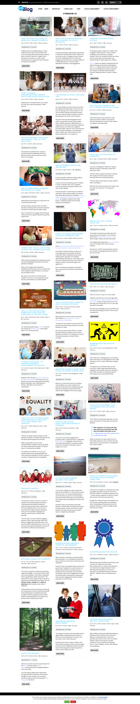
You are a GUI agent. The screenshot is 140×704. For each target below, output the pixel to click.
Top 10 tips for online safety (103, 284)
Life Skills (31, 561)
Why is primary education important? (68, 166)
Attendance (100, 482)
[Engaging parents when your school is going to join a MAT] (70, 357)
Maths (78, 307)
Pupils (31, 43)
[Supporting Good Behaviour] (104, 533)
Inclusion (103, 623)
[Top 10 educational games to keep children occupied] (70, 290)
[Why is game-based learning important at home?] (36, 176)
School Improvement (111, 9)
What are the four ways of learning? (103, 155)
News (46, 9)
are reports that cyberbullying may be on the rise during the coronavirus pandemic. (70, 247)
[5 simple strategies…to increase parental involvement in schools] (36, 349)
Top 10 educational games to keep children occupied (69, 303)
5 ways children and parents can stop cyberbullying (69, 235)
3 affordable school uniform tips (69, 96)
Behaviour (56, 9)
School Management (91, 9)
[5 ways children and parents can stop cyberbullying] (70, 221)
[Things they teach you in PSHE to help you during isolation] (36, 235)
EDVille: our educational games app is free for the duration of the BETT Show (34, 313)
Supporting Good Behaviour (103, 552)
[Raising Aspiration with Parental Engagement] (70, 531)
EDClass (92, 63)
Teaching (23, 563)
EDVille (41, 327)
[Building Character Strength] (36, 547)
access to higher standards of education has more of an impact (69, 197)
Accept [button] (67, 701)
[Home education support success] (104, 26)
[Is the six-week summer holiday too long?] (70, 466)
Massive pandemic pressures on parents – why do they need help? (34, 139)
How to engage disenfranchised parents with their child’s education (35, 95)
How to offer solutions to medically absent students (34, 39)
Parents (35, 43)
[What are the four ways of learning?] (104, 142)
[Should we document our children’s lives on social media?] (104, 393)
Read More (25, 66)
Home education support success (102, 39)
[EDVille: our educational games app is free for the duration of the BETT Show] (36, 298)
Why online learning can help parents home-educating (104, 106)
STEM (78, 9)
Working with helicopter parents (102, 344)
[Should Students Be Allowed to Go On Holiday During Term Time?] (104, 463)
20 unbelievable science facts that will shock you (43, 2)
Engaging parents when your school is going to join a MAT (69, 370)
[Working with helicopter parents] (104, 331)
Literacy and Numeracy (70, 307)
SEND (99, 623)
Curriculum (68, 9)
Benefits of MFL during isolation (101, 222)
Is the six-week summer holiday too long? (66, 479)
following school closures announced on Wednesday (67, 319)
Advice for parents (30, 653)
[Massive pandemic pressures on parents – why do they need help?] (36, 125)
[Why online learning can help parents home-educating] (104, 93)
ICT (98, 287)
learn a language (113, 242)
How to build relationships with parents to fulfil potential (69, 40)
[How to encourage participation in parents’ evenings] (70, 409)
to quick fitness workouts (105, 237)
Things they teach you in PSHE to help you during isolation (35, 249)
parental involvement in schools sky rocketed (35, 378)
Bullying (70, 238)
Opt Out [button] (73, 701)
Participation (37, 491)
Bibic (94, 67)
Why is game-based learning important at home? (34, 189)
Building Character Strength (35, 559)
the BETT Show (35, 329)
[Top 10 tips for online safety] (104, 272)
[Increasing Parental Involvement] (70, 603)
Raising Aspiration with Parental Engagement (67, 544)
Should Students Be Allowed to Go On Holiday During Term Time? (104, 477)
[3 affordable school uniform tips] (70, 82)
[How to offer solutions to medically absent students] (36, 26)
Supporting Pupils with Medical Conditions (101, 620)
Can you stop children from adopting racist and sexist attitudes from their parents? (35, 420)
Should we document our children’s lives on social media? (102, 407)
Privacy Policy (103, 697)
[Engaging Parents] (36, 476)
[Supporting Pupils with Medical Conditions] (104, 601)
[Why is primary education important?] (70, 153)
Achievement (32, 317)
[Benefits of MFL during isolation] (104, 208)
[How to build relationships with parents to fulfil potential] (70, 26)
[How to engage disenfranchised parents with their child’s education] (36, 81)
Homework (32, 193)
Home (40, 9)
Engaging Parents (30, 488)
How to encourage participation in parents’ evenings (67, 423)
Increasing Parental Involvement (65, 622)
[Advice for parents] (36, 629)
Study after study (60, 441)
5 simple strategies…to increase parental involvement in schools (33, 363)
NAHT (25, 666)
